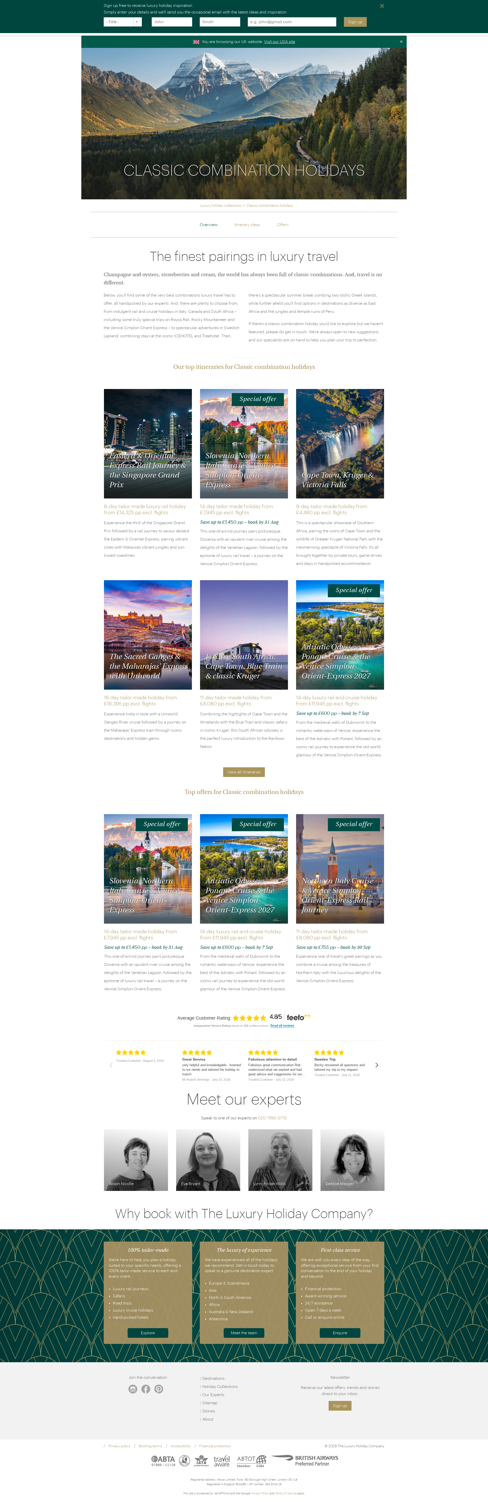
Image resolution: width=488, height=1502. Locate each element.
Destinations (213, 1378)
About (207, 1419)
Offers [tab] (282, 225)
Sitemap (210, 1403)
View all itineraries (244, 772)
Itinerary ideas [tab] (247, 225)
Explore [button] (148, 1333)
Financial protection (215, 1446)
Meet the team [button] (244, 1333)
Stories (208, 1411)
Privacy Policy (260, 1493)
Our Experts (213, 1395)
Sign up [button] (340, 1406)
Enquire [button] (340, 1333)
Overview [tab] (208, 225)
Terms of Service (286, 1493)
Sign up (355, 22)
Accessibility (181, 1446)
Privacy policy (119, 1446)
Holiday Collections (220, 1387)
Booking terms (150, 1446)
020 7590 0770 (272, 1118)
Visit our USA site (279, 42)
